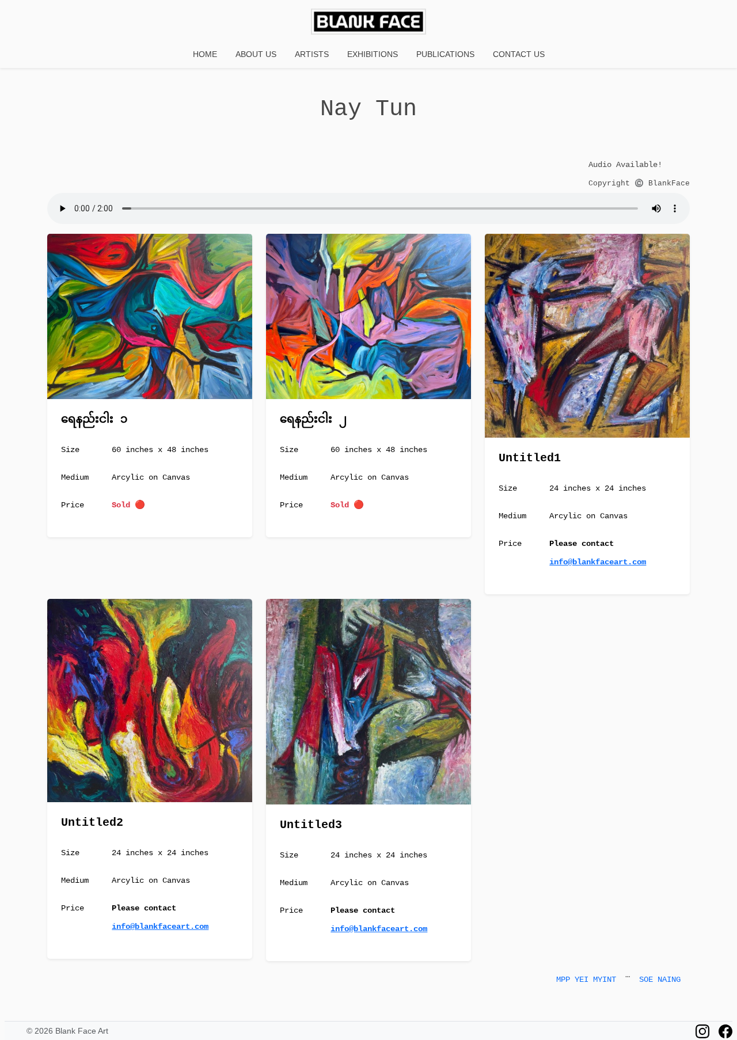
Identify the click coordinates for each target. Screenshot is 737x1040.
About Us (255, 54)
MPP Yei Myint (586, 979)
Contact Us (519, 54)
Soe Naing (660, 979)
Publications (445, 54)
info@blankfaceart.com (597, 562)
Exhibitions (372, 54)
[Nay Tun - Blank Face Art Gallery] (368, 23)
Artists (312, 54)
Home (205, 54)
